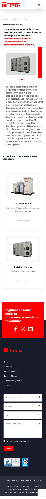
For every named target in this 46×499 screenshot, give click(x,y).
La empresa (8, 367)
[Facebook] (15, 329)
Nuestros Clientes (10, 376)
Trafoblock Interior (23, 267)
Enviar (8, 449)
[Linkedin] (30, 329)
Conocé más (22, 220)
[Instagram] (23, 329)
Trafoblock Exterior (23, 203)
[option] (21, 61)
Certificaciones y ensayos (13, 381)
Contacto (7, 385)
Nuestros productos (20, 20)
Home (5, 20)
